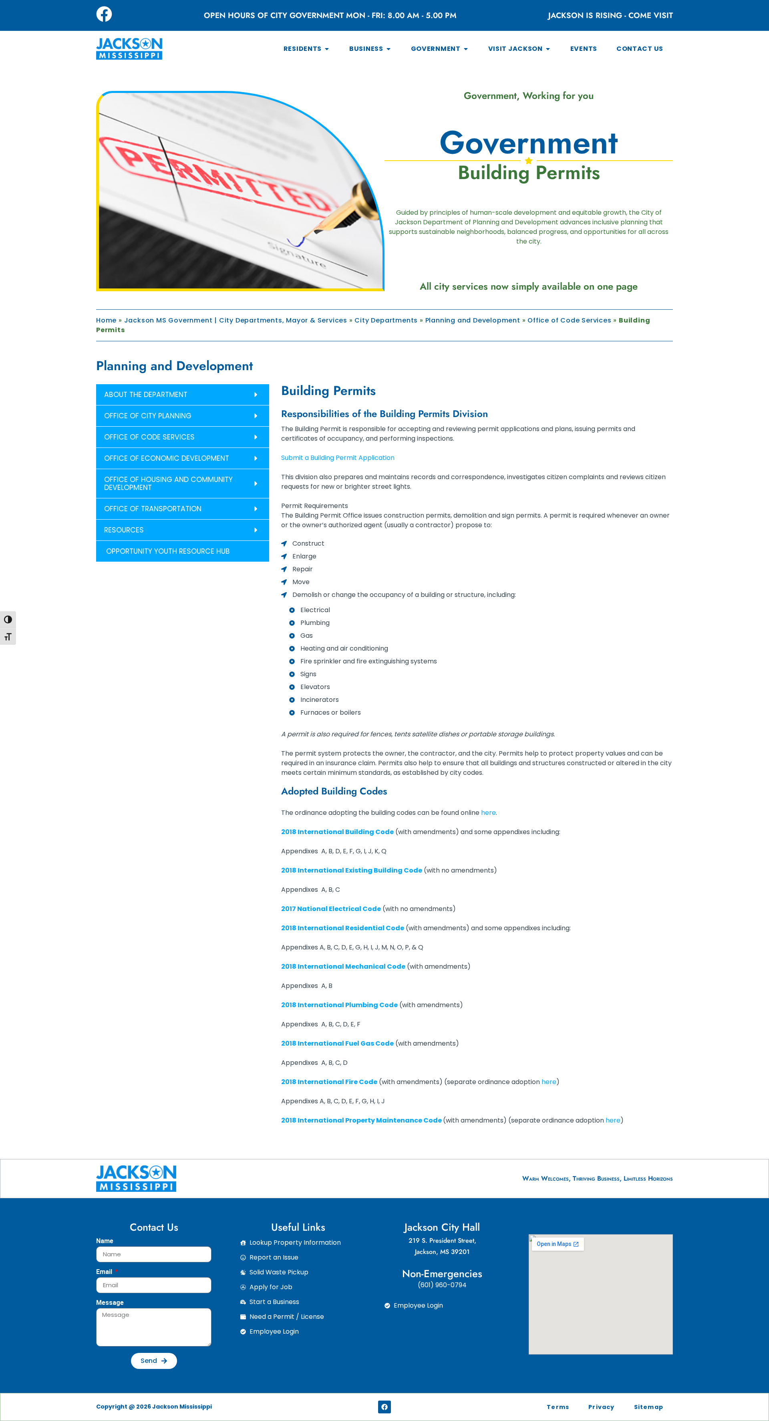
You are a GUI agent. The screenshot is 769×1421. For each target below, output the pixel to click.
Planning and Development (472, 320)
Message (110, 1303)
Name (104, 1241)
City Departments (386, 320)
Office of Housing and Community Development (168, 483)
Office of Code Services (569, 320)
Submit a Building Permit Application (338, 457)
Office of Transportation (152, 509)
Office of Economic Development (166, 458)
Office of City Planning (147, 416)
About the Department (145, 394)
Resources (124, 530)
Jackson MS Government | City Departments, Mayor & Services (235, 320)
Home (106, 320)
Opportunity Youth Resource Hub (167, 551)
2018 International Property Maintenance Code (361, 1120)
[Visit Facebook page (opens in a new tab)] (104, 14)
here (488, 812)
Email (105, 1272)
